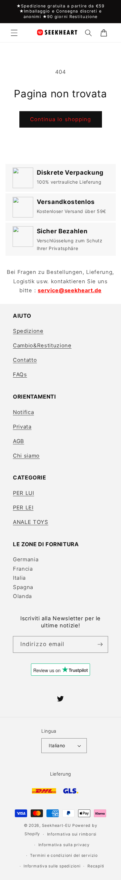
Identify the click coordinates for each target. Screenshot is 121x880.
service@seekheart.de (69, 290)
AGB (18, 441)
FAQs (20, 374)
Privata (22, 426)
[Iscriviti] (100, 644)
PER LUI (23, 493)
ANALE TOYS (30, 522)
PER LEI (23, 507)
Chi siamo (26, 455)
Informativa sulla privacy (64, 844)
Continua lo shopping (60, 119)
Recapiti (95, 866)
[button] (14, 32)
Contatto (25, 360)
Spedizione (28, 331)
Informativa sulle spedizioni (52, 866)
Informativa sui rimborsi (71, 834)
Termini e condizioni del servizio (63, 855)
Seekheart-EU (56, 825)
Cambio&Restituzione (42, 345)
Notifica (23, 412)
